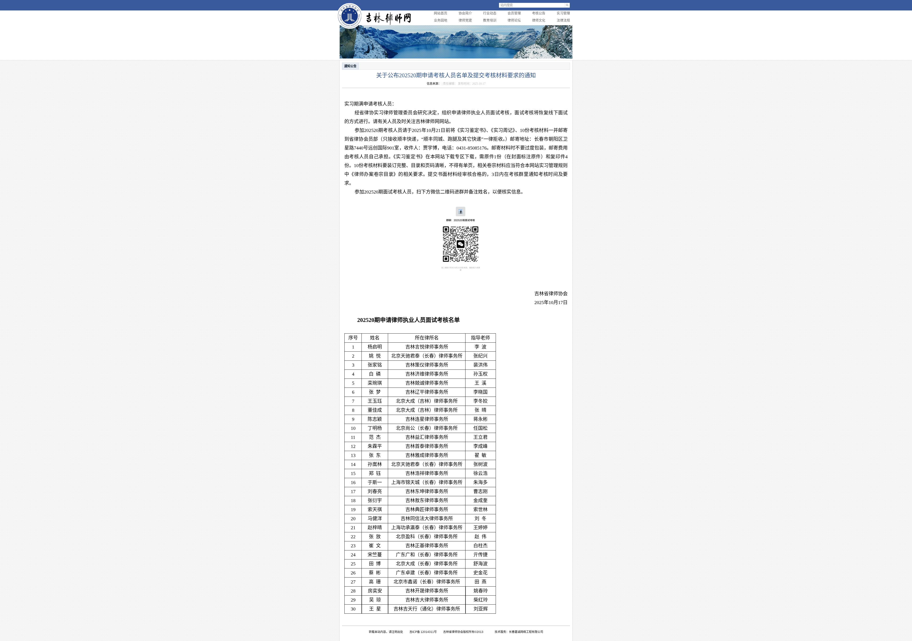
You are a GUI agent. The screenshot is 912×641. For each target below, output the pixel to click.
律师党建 (465, 20)
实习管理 (563, 13)
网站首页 (440, 13)
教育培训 (489, 20)
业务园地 (440, 20)
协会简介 (465, 13)
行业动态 (489, 13)
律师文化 (538, 20)
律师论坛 (514, 20)
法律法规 (563, 20)
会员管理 (514, 13)
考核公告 (538, 13)
